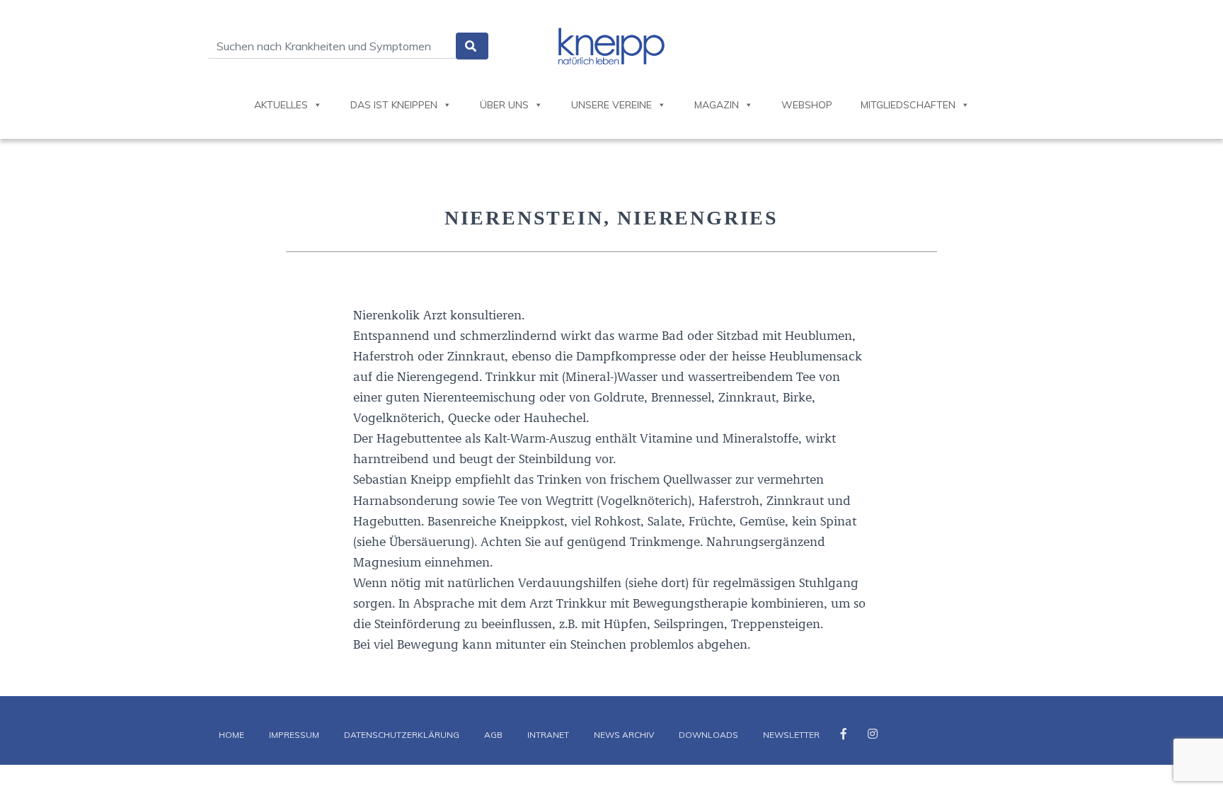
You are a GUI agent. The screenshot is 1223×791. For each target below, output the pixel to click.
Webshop (806, 104)
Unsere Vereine (611, 104)
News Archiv (624, 734)
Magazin (716, 104)
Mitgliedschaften (908, 104)
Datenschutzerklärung (401, 734)
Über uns (504, 104)
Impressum (294, 734)
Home (231, 734)
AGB (493, 734)
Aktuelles (281, 104)
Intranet (548, 734)
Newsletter (791, 734)
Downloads (708, 734)
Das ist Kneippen (393, 104)
